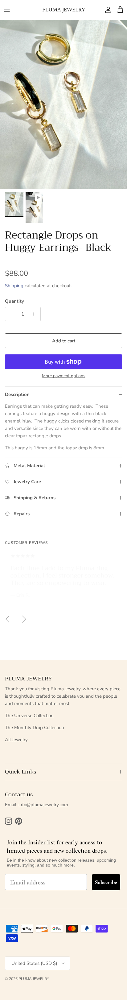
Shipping (14, 286)
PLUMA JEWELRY (33, 978)
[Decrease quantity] (10, 314)
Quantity (14, 301)
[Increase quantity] (35, 314)
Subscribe (106, 882)
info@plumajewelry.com (43, 805)
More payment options (63, 376)
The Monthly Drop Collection (34, 727)
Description (17, 394)
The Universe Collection (29, 715)
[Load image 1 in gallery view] (63, 104)
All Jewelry (16, 740)
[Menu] (7, 10)
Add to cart (63, 341)
